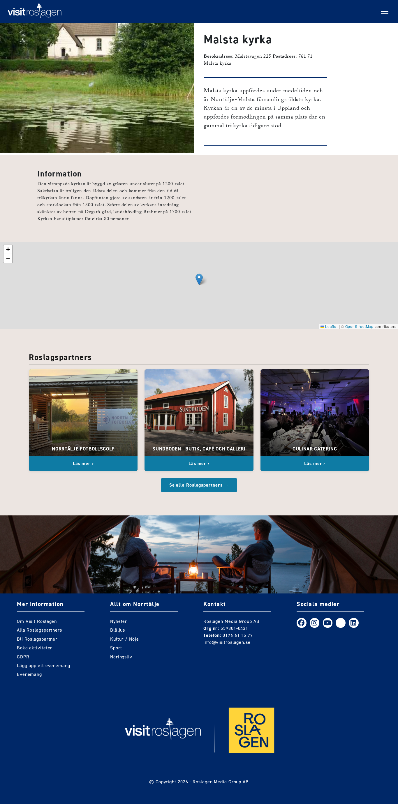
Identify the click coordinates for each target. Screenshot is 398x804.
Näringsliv (121, 657)
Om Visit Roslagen (37, 621)
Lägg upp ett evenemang (43, 665)
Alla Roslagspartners (39, 630)
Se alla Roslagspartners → (199, 485)
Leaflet (331, 326)
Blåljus (117, 630)
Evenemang (29, 674)
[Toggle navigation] (384, 11)
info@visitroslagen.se (227, 642)
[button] (199, 279)
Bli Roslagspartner (37, 639)
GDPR (23, 657)
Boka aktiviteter (34, 648)
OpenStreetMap (359, 326)
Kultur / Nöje (124, 639)
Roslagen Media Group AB (221, 782)
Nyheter (118, 621)
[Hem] (34, 11)
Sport (116, 648)
